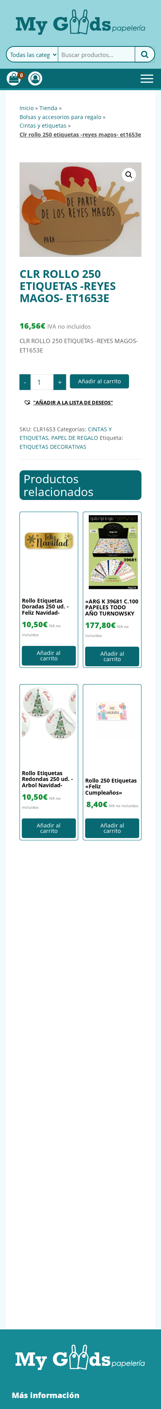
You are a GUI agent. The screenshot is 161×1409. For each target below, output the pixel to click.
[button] (129, 175)
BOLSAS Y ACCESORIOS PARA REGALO (60, 117)
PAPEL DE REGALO (74, 437)
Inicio (27, 108)
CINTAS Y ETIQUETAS (43, 125)
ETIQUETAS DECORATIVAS (53, 446)
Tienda (48, 108)
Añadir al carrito (99, 381)
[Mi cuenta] (35, 78)
